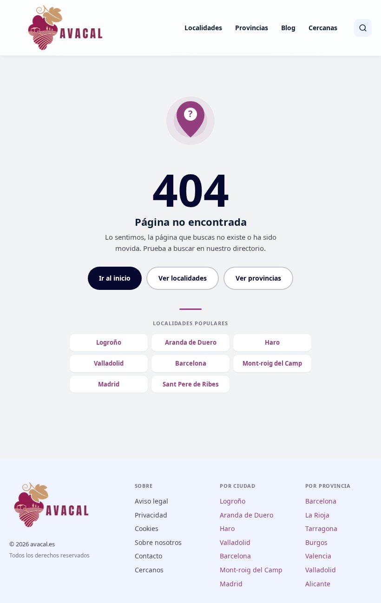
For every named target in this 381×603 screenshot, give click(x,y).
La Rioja (317, 515)
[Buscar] (363, 28)
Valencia (318, 555)
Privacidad (151, 515)
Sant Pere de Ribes (190, 384)
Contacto (148, 555)
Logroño (108, 342)
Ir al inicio (115, 278)
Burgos (316, 542)
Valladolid (109, 363)
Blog (288, 27)
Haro (272, 342)
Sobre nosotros (158, 542)
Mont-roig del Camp (272, 363)
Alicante (317, 583)
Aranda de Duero (191, 342)
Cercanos (149, 569)
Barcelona (190, 363)
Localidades (203, 27)
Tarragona (321, 528)
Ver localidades (182, 278)
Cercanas (323, 27)
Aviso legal (151, 501)
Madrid (108, 384)
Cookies (146, 528)
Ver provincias (258, 278)
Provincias (251, 27)
